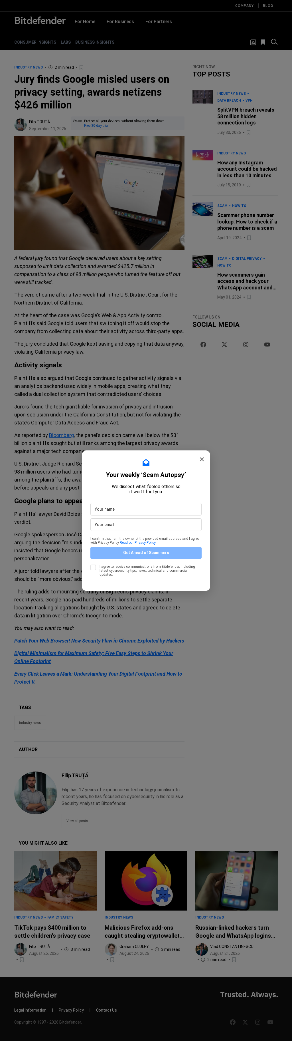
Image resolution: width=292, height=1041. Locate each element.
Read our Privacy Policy (138, 543)
